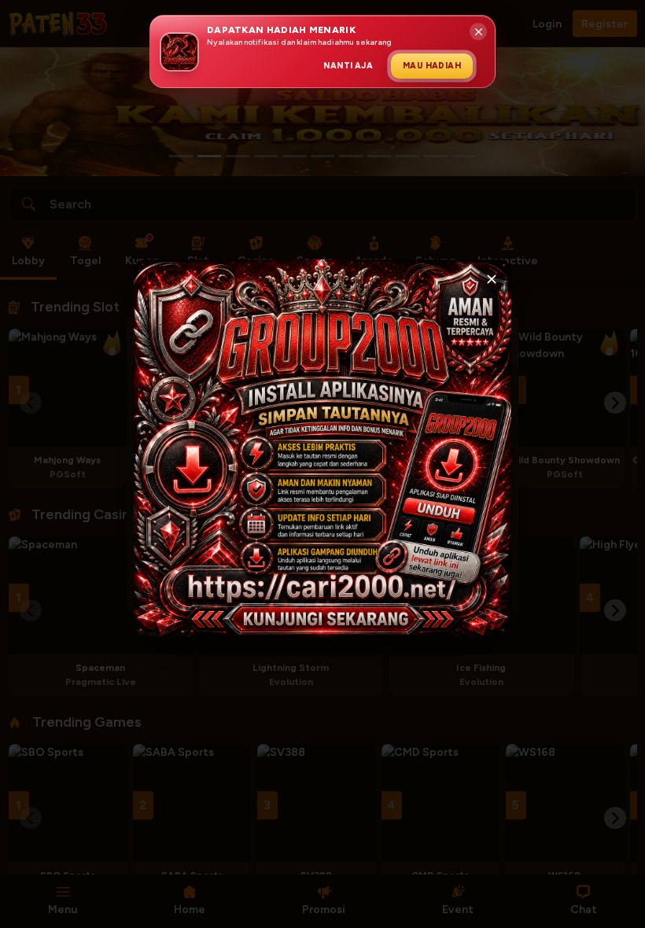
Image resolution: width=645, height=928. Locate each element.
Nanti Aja (348, 66)
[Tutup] (491, 279)
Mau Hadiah (432, 66)
